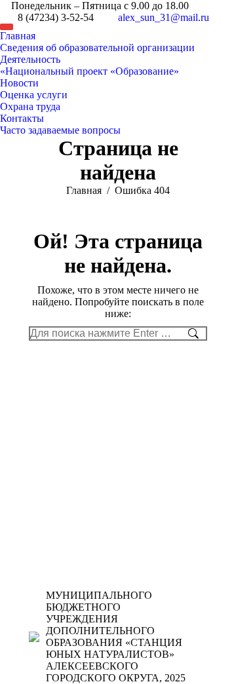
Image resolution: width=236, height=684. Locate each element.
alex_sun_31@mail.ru (163, 17)
